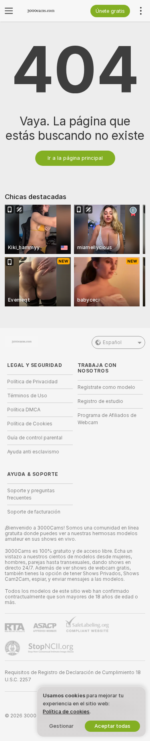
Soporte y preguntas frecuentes (31, 494)
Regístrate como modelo (106, 387)
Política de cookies (66, 712)
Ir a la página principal (75, 158)
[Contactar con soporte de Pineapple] (13, 648)
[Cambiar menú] (9, 11)
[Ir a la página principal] (46, 10)
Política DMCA (23, 410)
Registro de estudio (100, 401)
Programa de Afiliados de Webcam (107, 419)
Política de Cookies (29, 424)
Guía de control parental (34, 438)
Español (112, 342)
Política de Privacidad (32, 382)
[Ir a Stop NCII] (51, 648)
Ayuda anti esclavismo (33, 452)
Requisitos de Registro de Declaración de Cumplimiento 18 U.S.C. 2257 (73, 676)
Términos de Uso (27, 396)
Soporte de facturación (33, 512)
